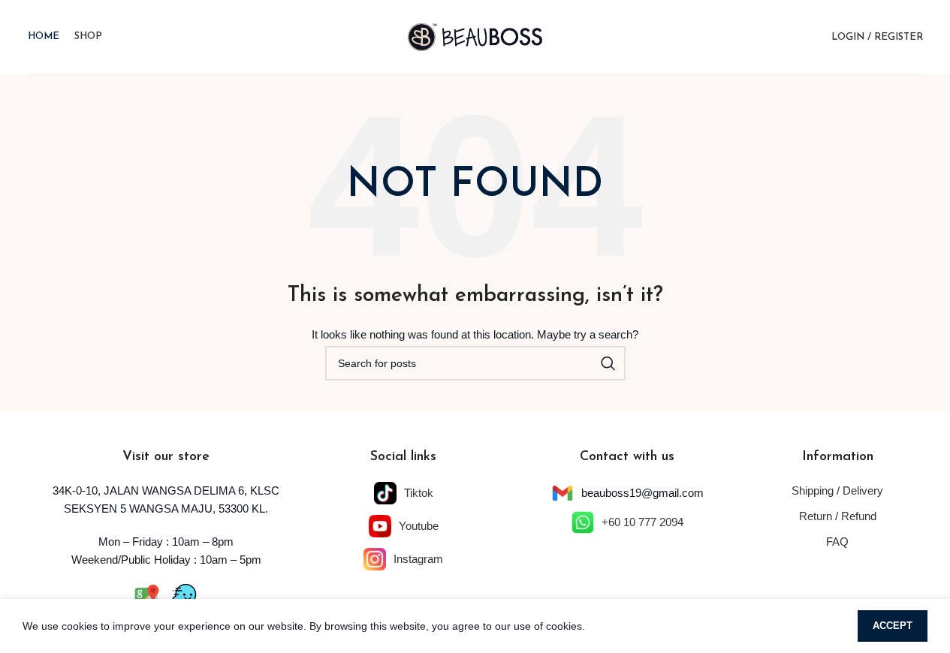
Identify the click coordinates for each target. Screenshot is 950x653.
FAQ (837, 541)
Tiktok (418, 492)
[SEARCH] (608, 363)
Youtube (419, 525)
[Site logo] (475, 36)
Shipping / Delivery (837, 490)
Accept (892, 625)
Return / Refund (837, 516)
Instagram (418, 558)
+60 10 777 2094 (642, 522)
